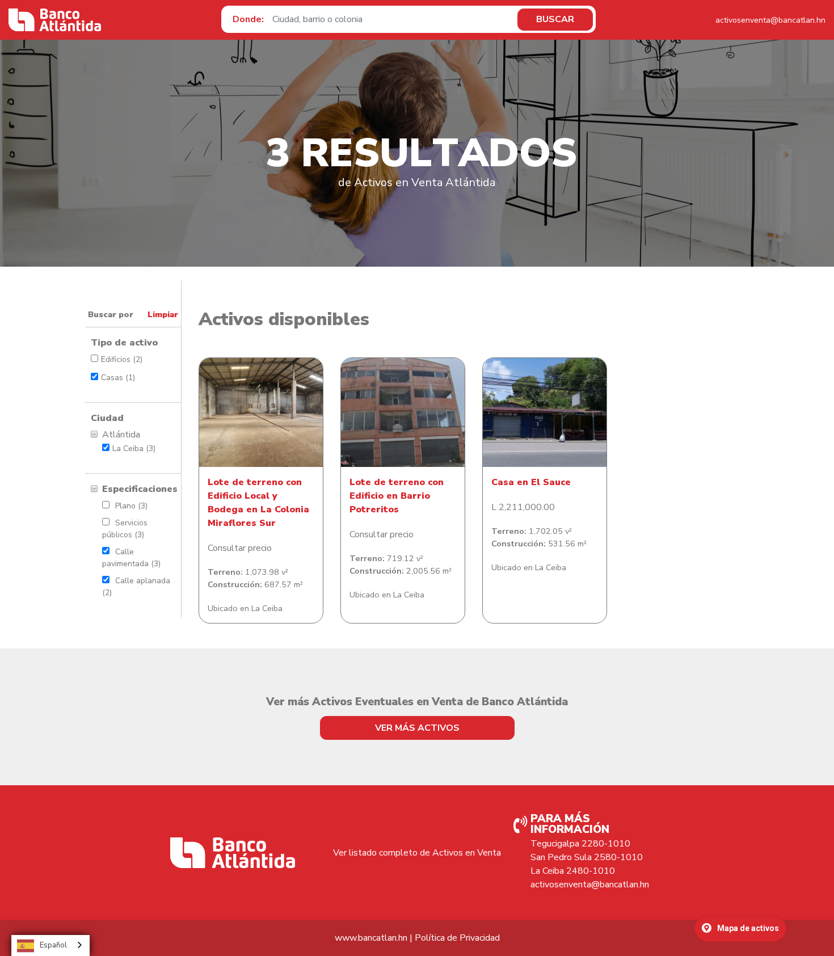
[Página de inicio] (55, 20)
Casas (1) (118, 377)
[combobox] (50, 945)
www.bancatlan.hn (371, 938)
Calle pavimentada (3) (131, 557)
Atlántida (121, 434)
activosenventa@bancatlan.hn (770, 20)
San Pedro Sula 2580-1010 (586, 857)
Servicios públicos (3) (125, 528)
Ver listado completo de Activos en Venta (417, 852)
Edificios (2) (121, 359)
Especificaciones (138, 489)
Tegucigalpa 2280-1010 (580, 843)
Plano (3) (131, 505)
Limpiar (163, 314)
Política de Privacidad (457, 938)
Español (53, 945)
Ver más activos (417, 728)
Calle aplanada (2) (136, 586)
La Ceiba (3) (133, 448)
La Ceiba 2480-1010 (572, 871)
